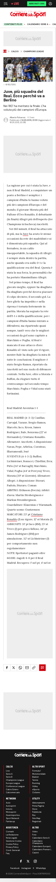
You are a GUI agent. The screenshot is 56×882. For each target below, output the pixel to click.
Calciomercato (13, 792)
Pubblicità (36, 812)
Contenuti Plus (13, 24)
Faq (7, 853)
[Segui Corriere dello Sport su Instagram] (35, 861)
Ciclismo (36, 792)
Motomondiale (39, 774)
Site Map (36, 818)
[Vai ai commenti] (42, 667)
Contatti (10, 831)
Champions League (33, 51)
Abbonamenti (38, 802)
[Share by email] (27, 667)
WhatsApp (41, 868)
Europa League (13, 783)
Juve (25, 234)
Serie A (9, 774)
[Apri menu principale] (5, 4)
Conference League (15, 786)
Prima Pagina (38, 806)
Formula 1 (36, 771)
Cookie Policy (12, 844)
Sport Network (12, 818)
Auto (8, 802)
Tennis (35, 780)
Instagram (26, 868)
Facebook (15, 868)
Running (36, 783)
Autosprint (11, 806)
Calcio (15, 51)
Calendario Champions (37, 842)
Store (34, 809)
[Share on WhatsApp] (20, 667)
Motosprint (11, 812)
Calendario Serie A (37, 24)
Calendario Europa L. (42, 846)
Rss (34, 815)
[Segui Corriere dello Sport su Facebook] (21, 861)
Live (16, 3)
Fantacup (10, 821)
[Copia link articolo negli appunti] (33, 667)
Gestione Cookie (14, 841)
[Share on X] (13, 667)
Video (35, 831)
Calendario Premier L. (42, 849)
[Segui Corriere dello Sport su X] (28, 861)
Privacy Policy (12, 847)
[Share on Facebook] (7, 667)
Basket (35, 777)
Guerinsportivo (13, 815)
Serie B (9, 777)
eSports (36, 789)
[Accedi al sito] (51, 4)
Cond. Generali (13, 850)
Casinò (35, 852)
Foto (34, 834)
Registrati (36, 821)
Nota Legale (11, 838)
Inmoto (9, 809)
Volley (35, 786)
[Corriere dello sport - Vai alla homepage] (28, 14)
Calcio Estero (12, 789)
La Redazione (12, 834)
